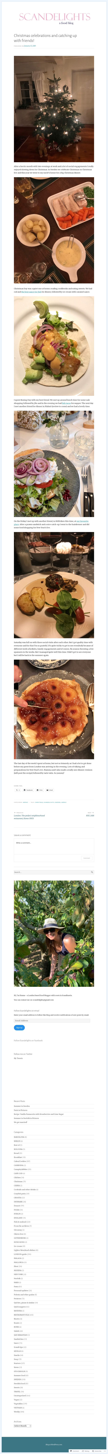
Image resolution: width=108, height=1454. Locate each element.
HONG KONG (19, 1242)
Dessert (17, 1206)
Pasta (16, 1287)
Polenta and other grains (24, 1295)
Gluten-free (18, 1234)
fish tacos (66, 403)
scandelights (49, 802)
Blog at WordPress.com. (54, 1445)
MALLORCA (18, 1262)
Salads (16, 1331)
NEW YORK (18, 1274)
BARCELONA (19, 1137)
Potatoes (17, 1299)
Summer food (19, 1376)
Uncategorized (20, 1396)
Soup (16, 1359)
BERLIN (17, 1141)
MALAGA (17, 1258)
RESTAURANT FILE (21, 1315)
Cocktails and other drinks (25, 1190)
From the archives (21, 1226)
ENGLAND (18, 1218)
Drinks (17, 1210)
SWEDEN (17, 1379)
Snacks (17, 1355)
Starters (17, 1363)
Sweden (58, 802)
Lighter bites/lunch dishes (24, 1250)
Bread (16, 1153)
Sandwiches (19, 1339)
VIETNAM (18, 1408)
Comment (86, 858)
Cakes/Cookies (20, 1161)
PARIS (16, 1283)
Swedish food (19, 1384)
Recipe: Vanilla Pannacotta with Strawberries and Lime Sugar (39, 1114)
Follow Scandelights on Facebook (28, 1040)
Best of (17, 1145)
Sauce (16, 1343)
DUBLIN (17, 1214)
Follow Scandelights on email (26, 1011)
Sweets (17, 1388)
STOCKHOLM (19, 1371)
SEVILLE (17, 1351)
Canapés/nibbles (20, 1169)
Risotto (17, 1319)
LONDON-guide (20, 1254)
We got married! (20, 1122)
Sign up (19, 1028)
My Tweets (18, 1058)
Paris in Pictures (20, 1110)
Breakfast (18, 1157)
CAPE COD (18, 1173)
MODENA (18, 1270)
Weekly (25, 802)
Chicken (17, 1178)
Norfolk (17, 1279)
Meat (16, 1266)
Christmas (39, 802)
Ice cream (18, 1246)
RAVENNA (18, 1311)
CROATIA (17, 1198)
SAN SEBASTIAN (20, 1335)
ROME (16, 1327)
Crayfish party (20, 1194)
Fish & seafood (20, 1222)
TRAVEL (17, 1392)
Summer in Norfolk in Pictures (26, 1118)
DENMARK (18, 1202)
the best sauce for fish (31, 292)
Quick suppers (20, 1307)
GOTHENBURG (20, 1238)
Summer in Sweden (22, 1106)
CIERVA (17, 1186)
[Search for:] (54, 872)
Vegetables (18, 1404)
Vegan (16, 1400)
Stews (16, 1367)
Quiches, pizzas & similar (24, 1303)
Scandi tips (18, 1347)
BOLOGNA (18, 1149)
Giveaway (18, 1230)
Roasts (16, 1323)
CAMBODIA (18, 1165)
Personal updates (21, 1291)
